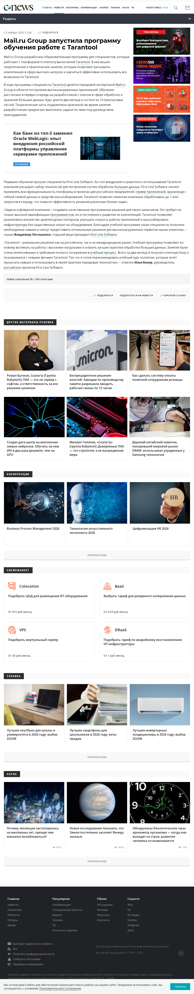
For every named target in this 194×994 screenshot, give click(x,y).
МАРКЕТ (104, 7)
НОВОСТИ (59, 7)
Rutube (132, 920)
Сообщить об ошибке (27, 959)
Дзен (131, 930)
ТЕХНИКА (115, 7)
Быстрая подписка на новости (32, 944)
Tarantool (83, 62)
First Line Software (103, 234)
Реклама (102, 910)
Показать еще (97, 555)
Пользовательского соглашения (60, 988)
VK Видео (133, 915)
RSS (15, 949)
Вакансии (103, 915)
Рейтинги (14, 915)
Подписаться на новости (136, 295)
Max (130, 904)
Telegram (133, 925)
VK (129, 910)
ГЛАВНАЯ (47, 7)
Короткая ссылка (174, 295)
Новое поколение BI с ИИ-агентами (30, 279)
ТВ (132, 7)
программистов (62, 215)
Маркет (57, 915)
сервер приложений (150, 192)
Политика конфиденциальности (34, 954)
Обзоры (13, 920)
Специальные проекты (67, 910)
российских (12, 267)
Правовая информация (28, 964)
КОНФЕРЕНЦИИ (89, 7)
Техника (57, 920)
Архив (12, 925)
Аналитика (72, 7)
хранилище (175, 192)
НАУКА (125, 7)
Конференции (61, 904)
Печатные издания (64, 930)
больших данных (127, 187)
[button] (175, 7)
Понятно (180, 986)
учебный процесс (103, 252)
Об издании (105, 904)
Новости (13, 904)
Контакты (103, 920)
